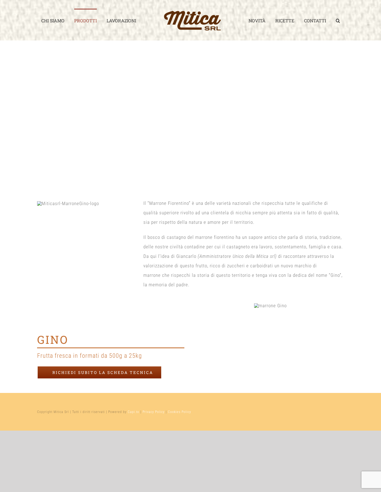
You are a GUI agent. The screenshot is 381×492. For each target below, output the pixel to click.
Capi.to (133, 412)
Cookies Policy (179, 412)
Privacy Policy (154, 412)
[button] (338, 20)
